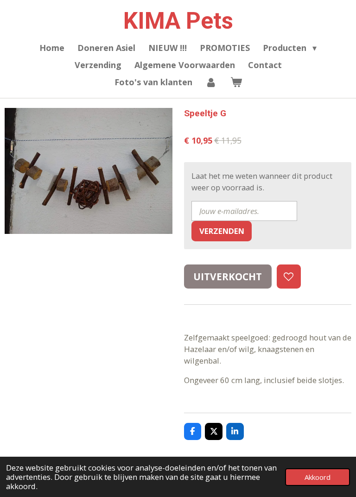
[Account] (211, 82)
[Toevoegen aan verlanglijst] (289, 276)
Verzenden (221, 231)
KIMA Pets (178, 20)
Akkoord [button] (318, 477)
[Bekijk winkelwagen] (235, 82)
